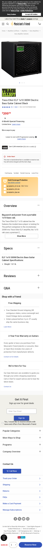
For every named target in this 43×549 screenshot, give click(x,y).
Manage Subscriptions (12, 510)
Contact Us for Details (11, 357)
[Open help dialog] (4, 537)
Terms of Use (15, 11)
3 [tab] (23, 83)
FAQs (5, 497)
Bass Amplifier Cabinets (22, 34)
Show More (21, 236)
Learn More (7, 327)
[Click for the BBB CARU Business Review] (21, 537)
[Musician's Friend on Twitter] (19, 519)
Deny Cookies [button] (11, 14)
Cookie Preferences (26, 11)
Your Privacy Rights (10, 531)
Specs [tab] (8, 248)
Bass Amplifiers (34, 31)
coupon (29, 19)
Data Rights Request (33, 526)
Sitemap (36, 531)
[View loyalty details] (35, 147)
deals (23, 19)
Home (3, 31)
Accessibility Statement (11, 533)
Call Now (13, 471)
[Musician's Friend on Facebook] (15, 519)
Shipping (6, 485)
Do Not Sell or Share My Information (14, 526)
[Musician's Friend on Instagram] (28, 519)
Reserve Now (30, 545)
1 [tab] (19, 83)
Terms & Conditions (29, 529)
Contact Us (7, 386)
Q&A (16, 107)
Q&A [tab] (7, 288)
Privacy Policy (22, 3)
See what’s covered (14, 182)
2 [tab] (21, 83)
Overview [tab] (10, 206)
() (7, 107)
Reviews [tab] (10, 276)
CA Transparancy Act (25, 531)
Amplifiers (24, 31)
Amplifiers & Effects (13, 31)
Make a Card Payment (12, 503)
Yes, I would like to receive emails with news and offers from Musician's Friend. (20, 423)
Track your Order (10, 478)
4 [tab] (24, 83)
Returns (6, 491)
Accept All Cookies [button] (31, 14)
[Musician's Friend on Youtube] (24, 519)
